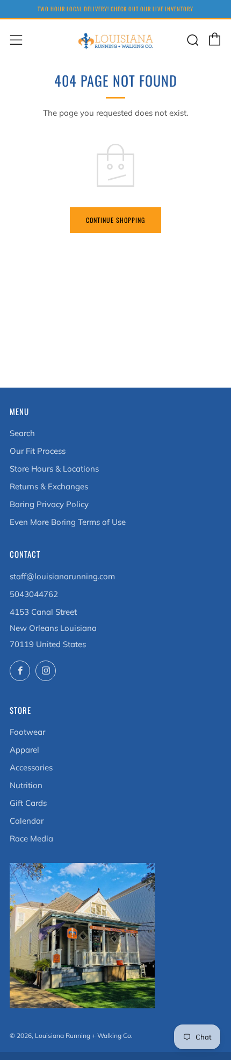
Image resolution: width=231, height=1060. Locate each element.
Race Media (31, 838)
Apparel (24, 750)
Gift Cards (28, 803)
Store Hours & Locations (54, 469)
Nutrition (26, 785)
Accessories (31, 767)
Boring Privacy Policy (49, 504)
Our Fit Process (38, 451)
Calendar (27, 821)
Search (22, 433)
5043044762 (34, 594)
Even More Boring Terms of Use (68, 522)
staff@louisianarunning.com (62, 576)
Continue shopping (115, 219)
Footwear (27, 732)
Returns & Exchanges (49, 486)
